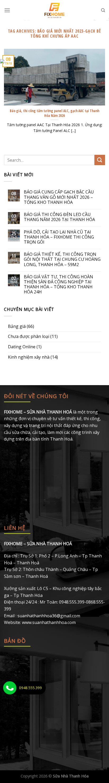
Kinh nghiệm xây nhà (28, 357)
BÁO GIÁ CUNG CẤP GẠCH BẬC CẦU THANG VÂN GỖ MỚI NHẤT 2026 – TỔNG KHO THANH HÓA (59, 197)
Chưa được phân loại (28, 336)
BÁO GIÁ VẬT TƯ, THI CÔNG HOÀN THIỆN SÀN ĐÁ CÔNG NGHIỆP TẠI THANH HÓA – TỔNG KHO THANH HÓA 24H (58, 284)
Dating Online (21, 347)
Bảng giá (17, 326)
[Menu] (7, 10)
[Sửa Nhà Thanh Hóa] (54, 10)
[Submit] (99, 160)
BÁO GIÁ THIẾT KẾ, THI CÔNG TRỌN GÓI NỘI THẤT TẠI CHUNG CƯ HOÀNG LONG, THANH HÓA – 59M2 (62, 259)
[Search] (103, 10)
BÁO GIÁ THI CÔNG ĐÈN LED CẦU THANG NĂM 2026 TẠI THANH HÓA (59, 217)
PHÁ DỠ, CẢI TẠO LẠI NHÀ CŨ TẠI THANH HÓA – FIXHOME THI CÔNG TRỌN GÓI (59, 237)
